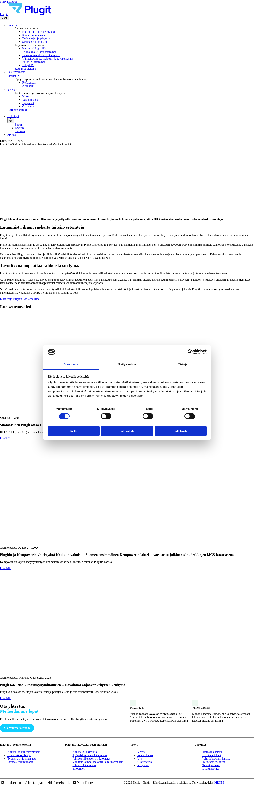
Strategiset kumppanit (35, 41)
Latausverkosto (16, 71)
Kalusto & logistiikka (34, 48)
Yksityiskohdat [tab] (127, 364)
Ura (139, 758)
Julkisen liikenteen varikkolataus (41, 55)
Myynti (11, 134)
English (19, 127)
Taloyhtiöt (28, 65)
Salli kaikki (180, 431)
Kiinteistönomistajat (34, 35)
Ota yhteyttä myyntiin (17, 727)
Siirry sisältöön (8, 1)
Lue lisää (5, 438)
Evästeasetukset (211, 755)
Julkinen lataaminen (34, 61)
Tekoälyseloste (211, 765)
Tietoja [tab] (182, 364)
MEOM (219, 782)
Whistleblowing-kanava (216, 758)
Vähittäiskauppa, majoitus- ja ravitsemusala (47, 58)
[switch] (106, 416)
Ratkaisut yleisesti (25, 68)
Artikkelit (27, 85)
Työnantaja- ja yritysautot (37, 38)
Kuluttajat (13, 116)
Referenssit (28, 82)
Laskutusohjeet (211, 768)
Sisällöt (12, 75)
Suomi (18, 124)
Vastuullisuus (30, 99)
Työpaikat (28, 103)
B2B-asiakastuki (17, 109)
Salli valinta (127, 431)
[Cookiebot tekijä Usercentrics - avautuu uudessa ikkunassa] (190, 352)
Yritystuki (143, 765)
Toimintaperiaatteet (213, 761)
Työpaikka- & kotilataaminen (39, 51)
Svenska (20, 131)
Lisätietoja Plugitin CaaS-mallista (19, 299)
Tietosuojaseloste (212, 751)
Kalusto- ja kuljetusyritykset (38, 31)
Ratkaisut (13, 25)
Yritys (11, 89)
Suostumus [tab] (71, 364)
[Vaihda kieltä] (10, 120)
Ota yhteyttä (29, 106)
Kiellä (73, 431)
